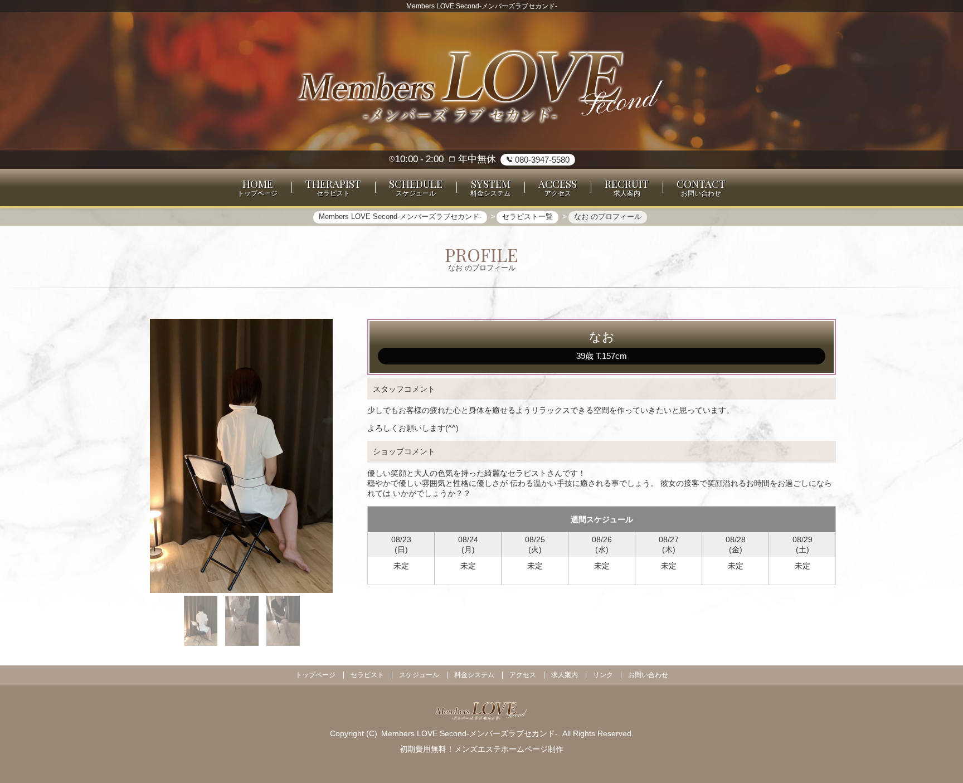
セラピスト (367, 675)
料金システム (474, 675)
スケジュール (419, 675)
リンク (603, 675)
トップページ (315, 675)
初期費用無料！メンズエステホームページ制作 (481, 749)
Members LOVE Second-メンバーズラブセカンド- (469, 733)
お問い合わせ (648, 675)
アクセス (522, 675)
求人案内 (564, 675)
